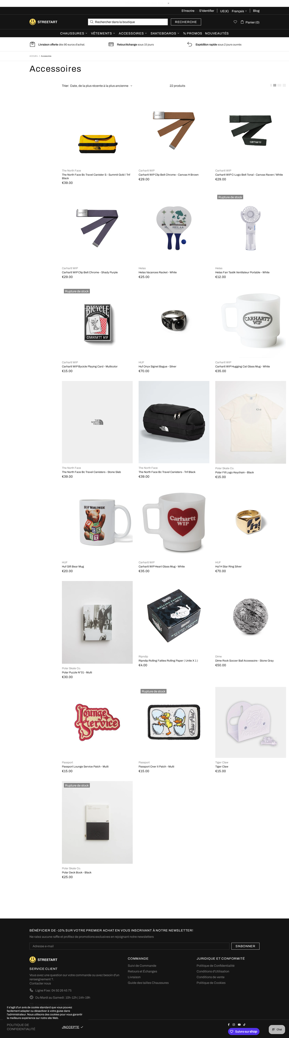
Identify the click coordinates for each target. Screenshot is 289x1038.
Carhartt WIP (147, 170)
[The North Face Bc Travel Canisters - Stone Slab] (97, 383)
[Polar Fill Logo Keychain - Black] (250, 383)
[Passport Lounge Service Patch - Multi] (97, 689)
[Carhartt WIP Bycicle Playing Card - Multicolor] (97, 291)
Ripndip (143, 656)
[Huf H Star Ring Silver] (250, 489)
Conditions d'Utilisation (213, 971)
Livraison (134, 977)
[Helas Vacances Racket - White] (174, 195)
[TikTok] (245, 1025)
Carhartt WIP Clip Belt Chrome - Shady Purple (90, 272)
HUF (141, 362)
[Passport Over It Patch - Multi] (174, 691)
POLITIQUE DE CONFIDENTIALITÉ (21, 1027)
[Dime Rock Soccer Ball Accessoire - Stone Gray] (250, 583)
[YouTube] (239, 1025)
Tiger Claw (221, 762)
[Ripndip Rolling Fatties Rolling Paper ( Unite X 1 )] (174, 583)
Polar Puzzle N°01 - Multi (77, 672)
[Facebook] (229, 1025)
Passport (67, 762)
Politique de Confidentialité (216, 965)
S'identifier (206, 10)
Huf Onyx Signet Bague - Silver (157, 366)
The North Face (71, 170)
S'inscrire (187, 10)
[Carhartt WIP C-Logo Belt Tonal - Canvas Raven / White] (250, 97)
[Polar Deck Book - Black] (97, 785)
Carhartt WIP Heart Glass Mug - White (162, 566)
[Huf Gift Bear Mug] (97, 489)
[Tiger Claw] (250, 689)
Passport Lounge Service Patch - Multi (85, 766)
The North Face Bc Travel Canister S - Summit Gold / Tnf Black (96, 176)
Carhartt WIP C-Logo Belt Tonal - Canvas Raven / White (249, 174)
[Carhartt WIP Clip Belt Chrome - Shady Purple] (97, 195)
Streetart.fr (35, 22)
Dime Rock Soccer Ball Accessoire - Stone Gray (244, 660)
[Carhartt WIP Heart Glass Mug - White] (174, 489)
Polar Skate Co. (224, 468)
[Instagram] (234, 1025)
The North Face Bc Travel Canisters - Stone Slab (91, 472)
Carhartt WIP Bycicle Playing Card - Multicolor (90, 366)
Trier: (65, 85)
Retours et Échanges (142, 971)
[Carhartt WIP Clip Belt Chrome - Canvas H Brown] (174, 97)
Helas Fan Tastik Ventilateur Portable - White (242, 272)
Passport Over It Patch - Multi (156, 766)
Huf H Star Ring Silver (228, 566)
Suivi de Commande (142, 965)
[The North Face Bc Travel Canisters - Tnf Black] (174, 383)
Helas (142, 268)
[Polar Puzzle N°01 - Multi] (97, 583)
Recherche (186, 22)
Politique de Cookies (211, 982)
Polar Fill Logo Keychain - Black (234, 472)
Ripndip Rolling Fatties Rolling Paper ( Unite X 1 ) (168, 660)
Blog (256, 10)
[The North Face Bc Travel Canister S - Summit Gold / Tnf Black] (97, 97)
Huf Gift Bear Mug (73, 566)
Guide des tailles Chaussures (148, 982)
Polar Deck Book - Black (76, 872)
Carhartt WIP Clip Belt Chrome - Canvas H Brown (169, 174)
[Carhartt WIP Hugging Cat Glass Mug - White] (250, 289)
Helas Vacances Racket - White (158, 272)
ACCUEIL (33, 56)
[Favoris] (235, 22)
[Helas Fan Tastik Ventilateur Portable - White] (250, 197)
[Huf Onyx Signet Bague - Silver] (174, 289)
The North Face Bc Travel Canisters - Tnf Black (167, 472)
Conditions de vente (211, 977)
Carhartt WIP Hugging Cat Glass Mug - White (242, 366)
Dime (218, 656)
